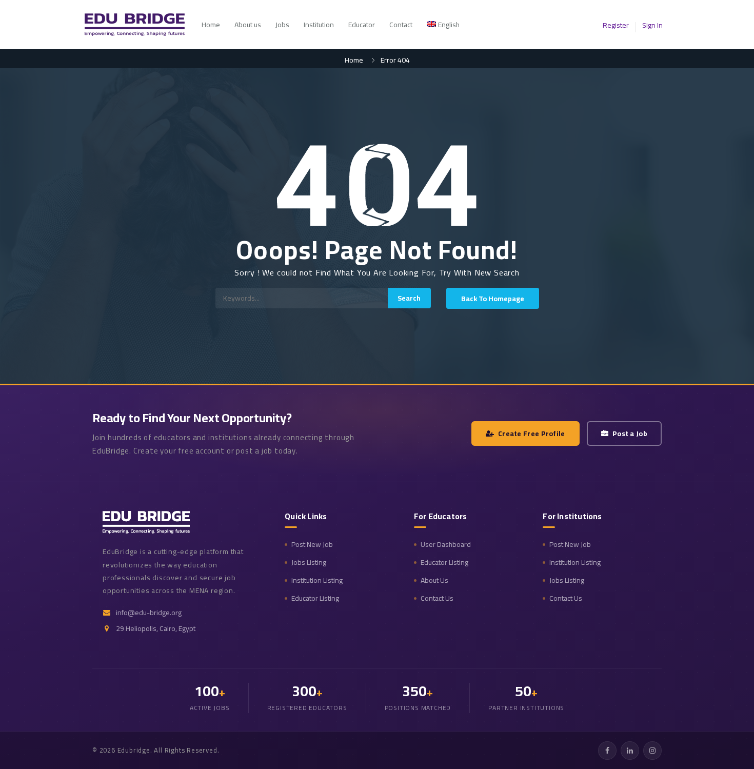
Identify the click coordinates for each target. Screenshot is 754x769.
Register (616, 25)
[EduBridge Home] (146, 522)
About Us (434, 580)
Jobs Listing (308, 562)
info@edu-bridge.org (149, 612)
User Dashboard (446, 544)
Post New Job (312, 544)
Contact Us (437, 598)
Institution (319, 24)
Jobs (282, 24)
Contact (400, 24)
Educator (361, 24)
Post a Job (629, 433)
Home (211, 24)
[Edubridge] (140, 24)
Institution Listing (317, 580)
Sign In (652, 25)
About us (247, 24)
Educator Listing (315, 598)
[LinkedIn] (630, 750)
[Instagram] (652, 750)
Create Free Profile (531, 433)
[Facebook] (607, 750)
